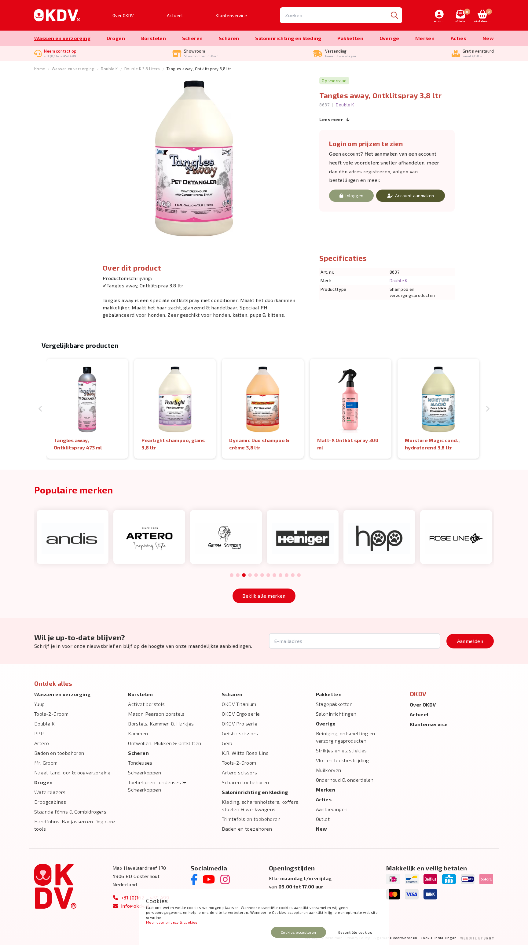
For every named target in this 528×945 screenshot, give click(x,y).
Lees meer (331, 119)
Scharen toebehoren (245, 782)
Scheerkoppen (144, 772)
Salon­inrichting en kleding (288, 38)
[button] (40, 408)
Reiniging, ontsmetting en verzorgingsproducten (345, 737)
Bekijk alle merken (263, 596)
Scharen (229, 38)
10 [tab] (286, 575)
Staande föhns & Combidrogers (70, 811)
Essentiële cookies (355, 932)
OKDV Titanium (239, 704)
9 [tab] (280, 575)
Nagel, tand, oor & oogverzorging (72, 772)
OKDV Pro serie (239, 723)
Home (39, 68)
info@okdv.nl (135, 906)
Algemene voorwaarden (395, 938)
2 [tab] (237, 575)
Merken (425, 38)
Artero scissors (239, 772)
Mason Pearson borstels (156, 714)
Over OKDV (123, 15)
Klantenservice (231, 15)
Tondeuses (140, 763)
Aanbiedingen (332, 809)
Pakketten (350, 38)
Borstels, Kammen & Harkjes (161, 723)
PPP (39, 733)
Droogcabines (50, 802)
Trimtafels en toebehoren (251, 819)
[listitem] (87, 409)
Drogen (116, 38)
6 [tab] (262, 575)
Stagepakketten (334, 704)
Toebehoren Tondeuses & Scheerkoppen (157, 785)
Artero (41, 743)
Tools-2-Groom (51, 714)
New (488, 38)
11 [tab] (293, 575)
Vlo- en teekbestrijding (342, 760)
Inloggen (354, 195)
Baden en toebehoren (59, 753)
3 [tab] (244, 575)
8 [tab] (274, 575)
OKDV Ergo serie (241, 714)
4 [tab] (249, 575)
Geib (227, 743)
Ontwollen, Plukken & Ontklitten (164, 743)
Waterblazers (50, 792)
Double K (109, 68)
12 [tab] (299, 575)
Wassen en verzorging (62, 38)
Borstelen (153, 38)
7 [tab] (268, 575)
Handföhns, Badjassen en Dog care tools (74, 825)
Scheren (192, 38)
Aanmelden (470, 641)
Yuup (39, 704)
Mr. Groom (46, 763)
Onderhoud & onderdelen (345, 780)
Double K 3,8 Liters (142, 68)
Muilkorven (328, 770)
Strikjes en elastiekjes (341, 750)
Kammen (138, 733)
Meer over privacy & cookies (172, 922)
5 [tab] (256, 575)
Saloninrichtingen (336, 714)
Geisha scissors (240, 733)
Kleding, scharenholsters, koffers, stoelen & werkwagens (260, 805)
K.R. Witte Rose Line (245, 753)
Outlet (323, 819)
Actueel (175, 15)
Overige (389, 38)
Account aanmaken (414, 195)
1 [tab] (232, 575)
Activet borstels (146, 704)
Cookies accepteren (298, 932)
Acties (458, 38)
